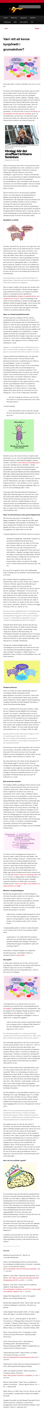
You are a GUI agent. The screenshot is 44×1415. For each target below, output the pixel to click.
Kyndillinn (33, 18)
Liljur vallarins (24, 22)
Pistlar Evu (14, 18)
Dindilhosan (7, 22)
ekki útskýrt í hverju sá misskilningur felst (24, 875)
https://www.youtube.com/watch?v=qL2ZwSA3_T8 (18, 1375)
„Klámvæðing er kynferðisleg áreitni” (28, 463)
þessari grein (21, 955)
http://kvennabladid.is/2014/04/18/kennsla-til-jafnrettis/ (20, 1269)
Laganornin (23, 18)
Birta (15, 22)
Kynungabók (7, 1008)
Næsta (38, 28)
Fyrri (5, 28)
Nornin (6, 18)
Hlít (32, 22)
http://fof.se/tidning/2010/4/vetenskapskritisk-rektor (19, 1357)
